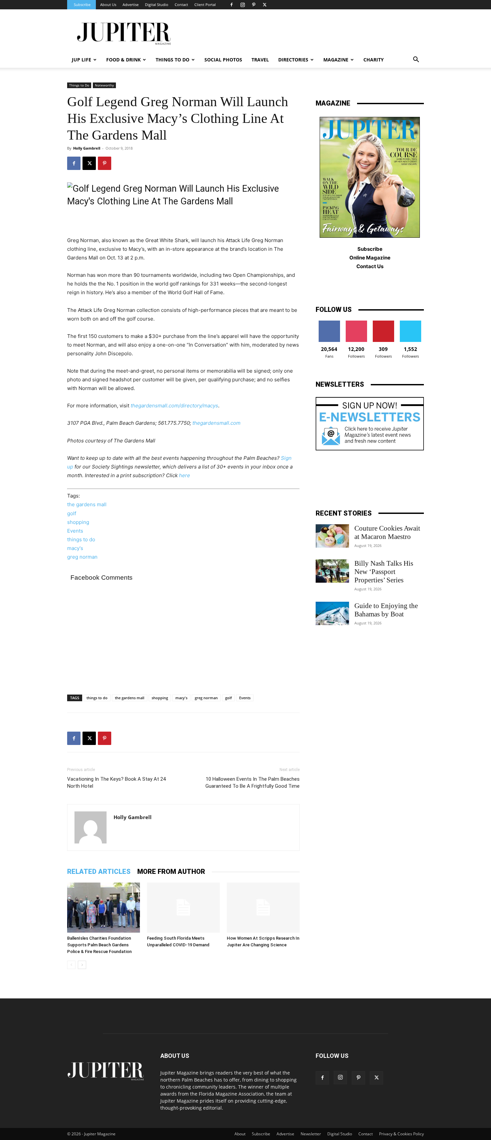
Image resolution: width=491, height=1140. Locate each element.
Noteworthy (104, 85)
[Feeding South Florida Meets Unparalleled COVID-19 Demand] (183, 908)
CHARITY (373, 59)
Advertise (131, 4)
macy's (75, 548)
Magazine (335, 59)
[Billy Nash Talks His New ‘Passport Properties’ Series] (332, 571)
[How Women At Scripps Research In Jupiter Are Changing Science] (263, 908)
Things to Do (79, 85)
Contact (181, 4)
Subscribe (82, 4)
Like (329, 323)
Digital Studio (156, 4)
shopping (78, 522)
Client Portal (205, 4)
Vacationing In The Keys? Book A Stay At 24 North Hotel (116, 782)
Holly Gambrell (86, 148)
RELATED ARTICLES (99, 872)
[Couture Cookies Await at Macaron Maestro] (332, 536)
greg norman (82, 557)
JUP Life (81, 59)
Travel (260, 59)
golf (71, 513)
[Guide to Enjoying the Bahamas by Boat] (332, 613)
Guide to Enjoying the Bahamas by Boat (386, 610)
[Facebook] (231, 4)
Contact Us (369, 266)
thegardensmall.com (216, 423)
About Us (108, 4)
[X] (265, 4)
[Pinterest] (254, 4)
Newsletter (311, 1134)
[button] (416, 60)
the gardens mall (87, 504)
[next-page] (82, 965)
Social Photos (223, 59)
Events (75, 531)
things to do (81, 539)
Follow (356, 323)
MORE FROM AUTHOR (171, 872)
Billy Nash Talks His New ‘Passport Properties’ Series (383, 571)
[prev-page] (71, 965)
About (240, 1134)
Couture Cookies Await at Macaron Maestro (387, 532)
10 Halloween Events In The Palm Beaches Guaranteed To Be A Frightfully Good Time (252, 782)
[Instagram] (242, 4)
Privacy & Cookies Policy (401, 1134)
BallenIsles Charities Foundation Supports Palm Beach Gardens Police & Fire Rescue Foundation (99, 945)
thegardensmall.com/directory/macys (174, 405)
